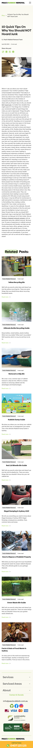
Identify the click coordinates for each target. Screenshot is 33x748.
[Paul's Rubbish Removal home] (13, 739)
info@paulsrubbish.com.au (15, 701)
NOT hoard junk (7, 105)
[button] (29, 3)
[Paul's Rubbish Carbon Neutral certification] (16, 727)
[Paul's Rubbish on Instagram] (21, 706)
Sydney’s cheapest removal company (13, 218)
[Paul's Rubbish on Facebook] (16, 706)
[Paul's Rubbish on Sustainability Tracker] (16, 718)
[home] (13, 3)
